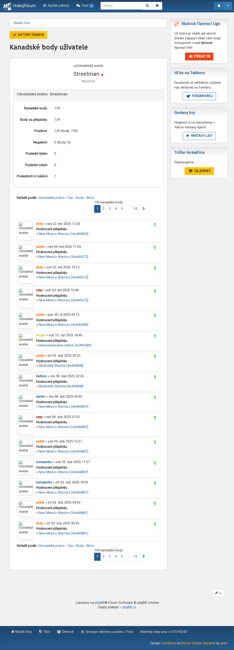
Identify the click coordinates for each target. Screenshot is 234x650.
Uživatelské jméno (51, 198)
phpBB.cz (129, 607)
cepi (39, 290)
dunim (40, 397)
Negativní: (40, 142)
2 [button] (103, 209)
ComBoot (169, 643)
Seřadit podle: (27, 198)
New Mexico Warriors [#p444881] (63, 492)
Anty (39, 224)
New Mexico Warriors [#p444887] (63, 427)
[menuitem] (85, 5)
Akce (90, 198)
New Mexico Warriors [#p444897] (63, 407)
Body (80, 198)
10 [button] (135, 209)
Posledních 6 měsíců (32, 176)
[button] (143, 209)
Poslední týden (37, 154)
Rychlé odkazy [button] (58, 6)
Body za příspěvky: (34, 120)
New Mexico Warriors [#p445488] (63, 325)
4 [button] (116, 209)
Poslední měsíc (36, 165)
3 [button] (110, 209)
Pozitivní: (41, 131)
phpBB (100, 603)
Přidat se (202, 56)
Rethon (41, 376)
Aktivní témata (30, 35)
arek (224, 643)
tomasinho (44, 462)
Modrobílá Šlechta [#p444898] (61, 366)
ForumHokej (202, 96)
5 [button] (122, 209)
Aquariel (209, 643)
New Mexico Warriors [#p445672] (63, 257)
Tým (46, 632)
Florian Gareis (191, 643)
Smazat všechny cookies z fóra (109, 632)
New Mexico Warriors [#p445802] (63, 234)
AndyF (40, 335)
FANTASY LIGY (201, 136)
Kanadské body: (36, 108)
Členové (67, 632)
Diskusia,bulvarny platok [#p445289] (65, 345)
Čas (70, 198)
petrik (40, 247)
